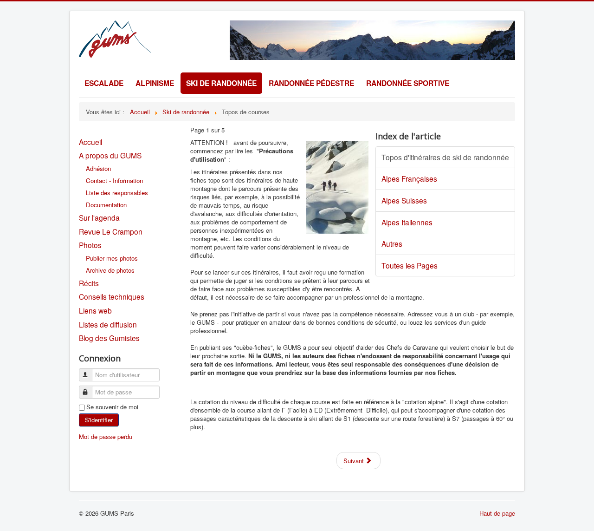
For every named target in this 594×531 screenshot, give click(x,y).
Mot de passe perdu (105, 436)
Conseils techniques (111, 296)
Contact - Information (114, 180)
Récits (89, 283)
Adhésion (98, 168)
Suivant (354, 460)
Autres (391, 243)
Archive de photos (110, 270)
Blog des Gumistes (109, 338)
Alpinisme (155, 83)
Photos (90, 245)
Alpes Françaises (409, 178)
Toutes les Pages (409, 265)
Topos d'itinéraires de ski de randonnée (445, 157)
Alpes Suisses (404, 200)
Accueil (90, 142)
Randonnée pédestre (311, 83)
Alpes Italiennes (407, 222)
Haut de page (497, 513)
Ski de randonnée (221, 83)
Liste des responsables (117, 192)
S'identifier (99, 419)
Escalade (103, 83)
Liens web (95, 310)
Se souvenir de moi (112, 407)
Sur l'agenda (99, 217)
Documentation (106, 204)
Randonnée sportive (407, 83)
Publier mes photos (112, 258)
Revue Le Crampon (110, 231)
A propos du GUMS (110, 155)
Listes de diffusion (108, 324)
